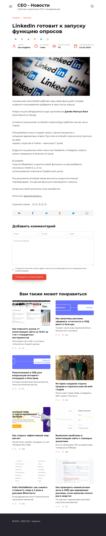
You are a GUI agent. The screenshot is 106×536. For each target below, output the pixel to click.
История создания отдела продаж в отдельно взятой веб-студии (74, 386)
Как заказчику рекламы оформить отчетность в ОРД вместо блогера (72, 321)
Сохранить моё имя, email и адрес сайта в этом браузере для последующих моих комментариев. (50, 269)
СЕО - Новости (33, 5)
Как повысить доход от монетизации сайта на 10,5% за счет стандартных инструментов (30, 333)
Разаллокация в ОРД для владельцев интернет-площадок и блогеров (27, 375)
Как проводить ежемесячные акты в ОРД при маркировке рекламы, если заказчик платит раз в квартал (74, 491)
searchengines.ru (33, 196)
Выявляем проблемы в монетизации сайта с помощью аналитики (74, 438)
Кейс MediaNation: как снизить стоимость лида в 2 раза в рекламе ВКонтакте (30, 490)
